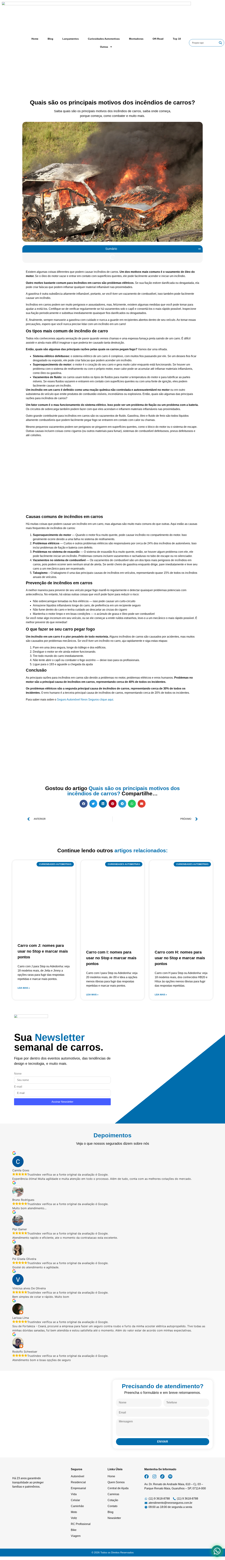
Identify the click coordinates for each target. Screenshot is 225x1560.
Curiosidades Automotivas (104, 38)
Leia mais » (24, 988)
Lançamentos (70, 38)
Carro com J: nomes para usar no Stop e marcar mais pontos (43, 951)
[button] (199, 249)
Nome (18, 1073)
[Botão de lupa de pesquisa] (220, 42)
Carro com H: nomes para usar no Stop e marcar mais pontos (180, 958)
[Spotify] (170, 1476)
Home (34, 38)
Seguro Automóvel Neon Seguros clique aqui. (85, 699)
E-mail (18, 1086)
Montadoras (136, 38)
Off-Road (158, 38)
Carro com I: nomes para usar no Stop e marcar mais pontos (111, 958)
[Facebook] (146, 1476)
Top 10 (177, 38)
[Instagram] (154, 1476)
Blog (50, 38)
